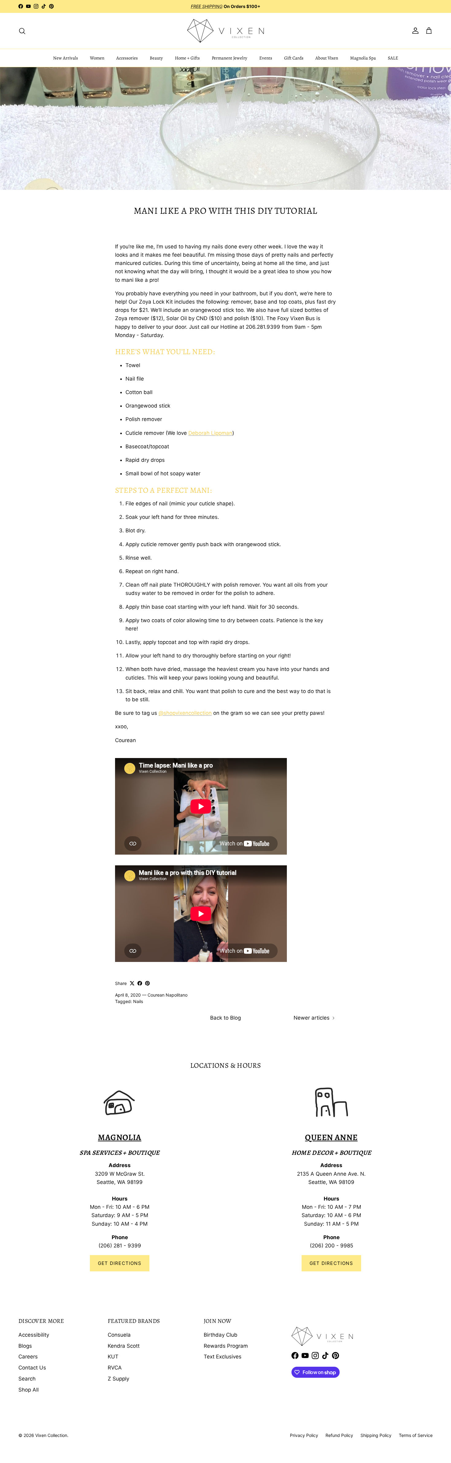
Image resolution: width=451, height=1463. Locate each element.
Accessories (127, 58)
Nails (138, 1001)
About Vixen (326, 58)
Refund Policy (339, 1435)
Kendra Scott (124, 1346)
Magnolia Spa (363, 58)
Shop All (28, 1390)
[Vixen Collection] (225, 31)
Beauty (156, 58)
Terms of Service (416, 1435)
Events (265, 58)
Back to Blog (225, 1018)
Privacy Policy (304, 1435)
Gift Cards (293, 58)
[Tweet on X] (132, 983)
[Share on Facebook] (139, 983)
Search (27, 1379)
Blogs (25, 1346)
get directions (331, 1263)
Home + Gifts (187, 58)
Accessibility (33, 1335)
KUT (113, 1357)
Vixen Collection (51, 1435)
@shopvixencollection (185, 713)
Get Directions (119, 1263)
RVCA (115, 1368)
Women (97, 58)
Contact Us (32, 1368)
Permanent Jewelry (229, 58)
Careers (28, 1357)
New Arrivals (65, 58)
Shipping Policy (375, 1435)
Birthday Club (220, 1335)
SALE (393, 58)
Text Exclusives (222, 1357)
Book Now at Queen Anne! (246, 6)
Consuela (119, 1335)
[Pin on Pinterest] (147, 983)
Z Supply (118, 1379)
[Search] (22, 30)
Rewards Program (226, 1346)
